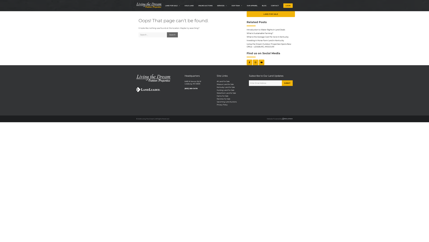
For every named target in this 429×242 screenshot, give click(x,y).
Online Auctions (205, 5)
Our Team (235, 5)
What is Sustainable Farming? (260, 33)
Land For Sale (171, 5)
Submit (287, 83)
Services (220, 5)
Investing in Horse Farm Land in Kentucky (265, 40)
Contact (275, 5)
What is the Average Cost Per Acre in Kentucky (268, 37)
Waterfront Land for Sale (226, 93)
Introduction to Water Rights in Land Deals (266, 30)
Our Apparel (252, 5)
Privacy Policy (222, 105)
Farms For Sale (222, 96)
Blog (264, 5)
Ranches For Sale (223, 99)
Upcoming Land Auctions (227, 102)
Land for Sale (271, 14)
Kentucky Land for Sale (226, 87)
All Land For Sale (223, 81)
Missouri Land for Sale (225, 84)
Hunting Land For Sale (225, 90)
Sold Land (189, 5)
